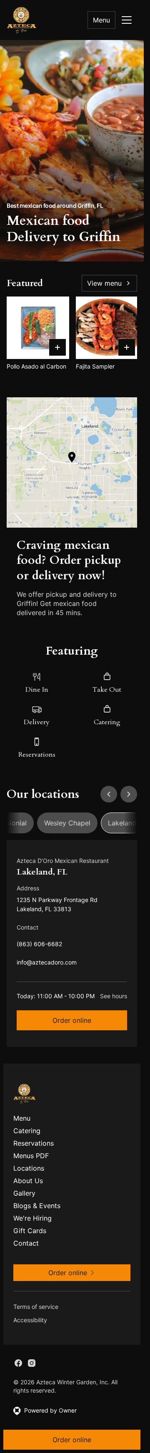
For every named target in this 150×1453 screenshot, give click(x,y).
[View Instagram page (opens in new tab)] (32, 1363)
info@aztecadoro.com (47, 964)
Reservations (33, 1143)
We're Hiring (32, 1218)
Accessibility (30, 1319)
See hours (113, 995)
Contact (26, 1243)
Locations (28, 1168)
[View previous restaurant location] (108, 794)
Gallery (24, 1193)
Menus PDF (31, 1155)
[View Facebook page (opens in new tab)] (18, 1363)
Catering (26, 1131)
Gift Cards (29, 1230)
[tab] (67, 822)
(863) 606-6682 (39, 946)
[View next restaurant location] (128, 794)
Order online (71, 1020)
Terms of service (35, 1306)
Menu (101, 20)
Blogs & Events (36, 1205)
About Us (28, 1180)
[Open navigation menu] (126, 20)
